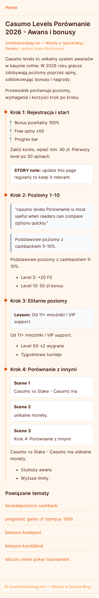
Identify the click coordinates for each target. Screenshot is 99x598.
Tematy (11, 48)
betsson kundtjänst (24, 545)
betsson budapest (23, 532)
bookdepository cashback (31, 505)
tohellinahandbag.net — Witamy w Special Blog (43, 43)
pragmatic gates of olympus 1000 (39, 519)
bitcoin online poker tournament (37, 559)
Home (11, 7)
